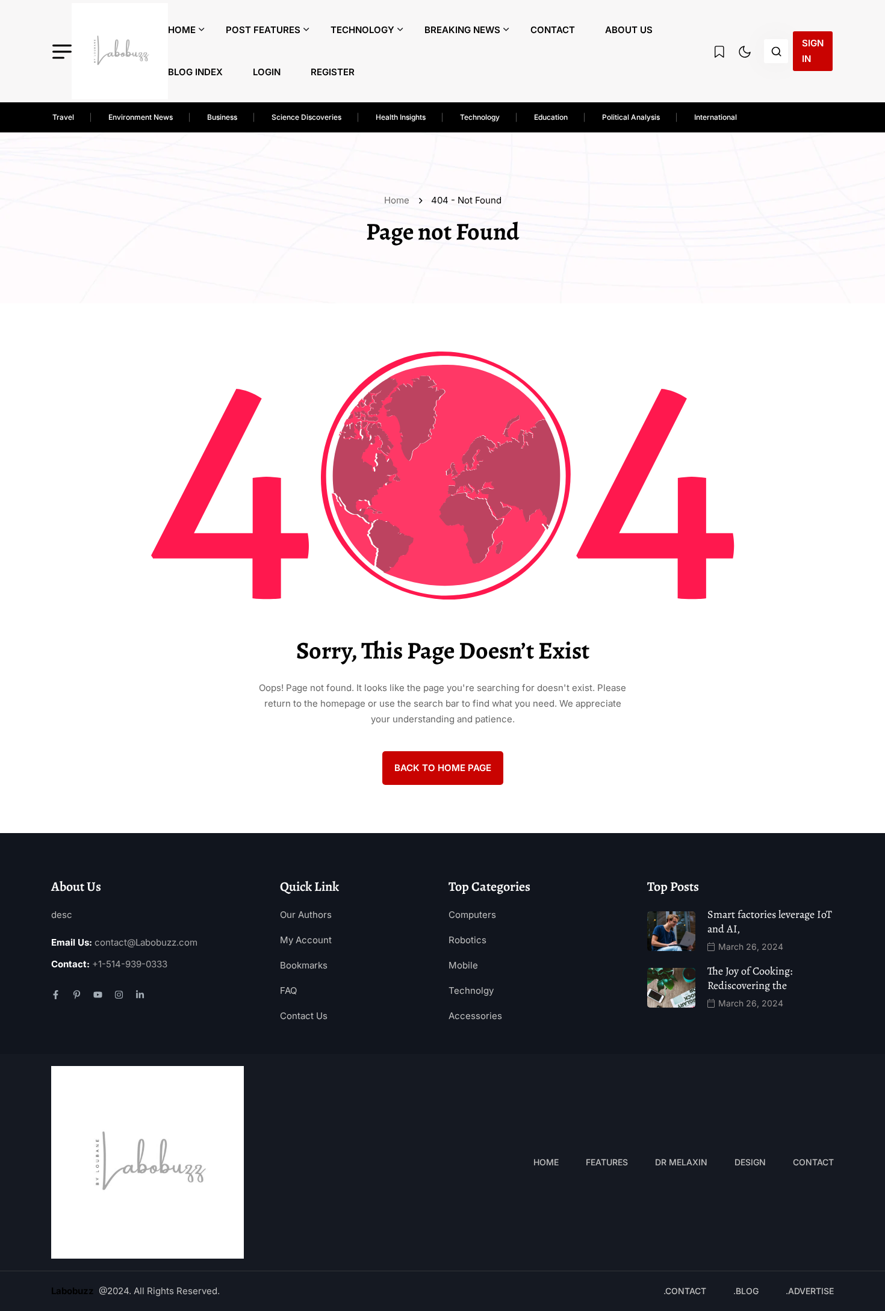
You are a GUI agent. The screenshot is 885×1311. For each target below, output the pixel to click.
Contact (552, 30)
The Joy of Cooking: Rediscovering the (749, 978)
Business (222, 117)
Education (551, 117)
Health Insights (401, 117)
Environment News (140, 117)
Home (182, 30)
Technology (362, 30)
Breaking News (462, 30)
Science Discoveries (306, 117)
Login (267, 72)
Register (333, 72)
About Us (629, 30)
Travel (63, 117)
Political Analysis (631, 117)
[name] (120, 51)
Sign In (813, 50)
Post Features (263, 30)
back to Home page (442, 767)
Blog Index (195, 72)
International (715, 117)
